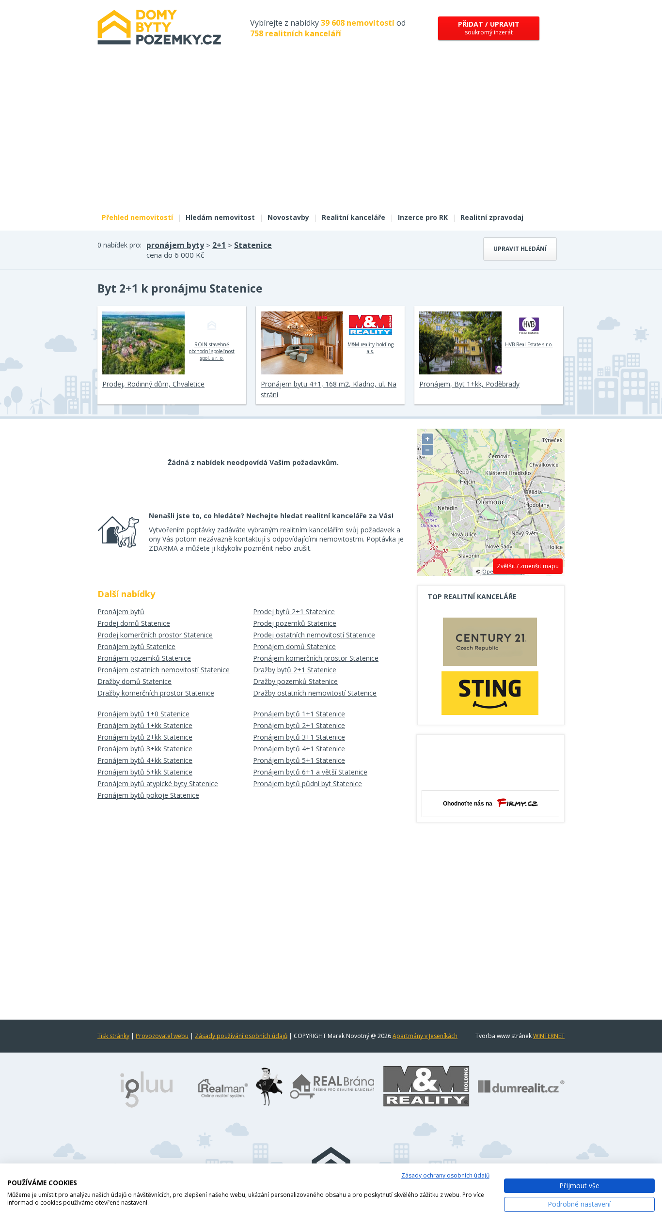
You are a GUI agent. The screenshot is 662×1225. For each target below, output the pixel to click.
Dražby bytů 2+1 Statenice (294, 669)
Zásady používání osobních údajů (241, 1036)
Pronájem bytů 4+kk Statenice (144, 760)
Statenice (253, 245)
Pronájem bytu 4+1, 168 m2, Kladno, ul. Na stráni (328, 389)
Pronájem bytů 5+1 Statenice (299, 760)
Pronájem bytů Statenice (136, 646)
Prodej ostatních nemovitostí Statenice (314, 634)
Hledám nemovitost (220, 217)
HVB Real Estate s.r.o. (529, 344)
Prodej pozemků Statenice (294, 623)
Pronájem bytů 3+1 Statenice (299, 737)
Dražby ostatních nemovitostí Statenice (315, 693)
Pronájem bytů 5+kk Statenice (144, 771)
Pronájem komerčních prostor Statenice (315, 658)
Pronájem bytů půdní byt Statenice (307, 783)
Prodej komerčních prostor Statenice (155, 634)
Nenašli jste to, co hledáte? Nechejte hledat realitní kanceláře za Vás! (271, 515)
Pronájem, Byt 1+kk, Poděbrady (469, 383)
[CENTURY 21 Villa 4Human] (490, 644)
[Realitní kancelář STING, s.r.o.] (490, 693)
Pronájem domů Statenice (294, 646)
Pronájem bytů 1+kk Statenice (144, 725)
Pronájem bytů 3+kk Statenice (144, 748)
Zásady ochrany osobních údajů (445, 1175)
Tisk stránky (113, 1036)
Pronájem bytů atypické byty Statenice (157, 783)
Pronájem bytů (120, 611)
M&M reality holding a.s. (370, 348)
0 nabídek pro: (119, 244)
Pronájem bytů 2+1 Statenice (299, 725)
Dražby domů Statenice (134, 681)
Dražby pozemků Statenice (295, 681)
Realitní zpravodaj (491, 217)
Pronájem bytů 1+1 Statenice (299, 713)
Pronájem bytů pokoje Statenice (148, 795)
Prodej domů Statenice (133, 623)
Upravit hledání (520, 249)
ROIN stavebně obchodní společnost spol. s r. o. (212, 351)
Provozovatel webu (162, 1036)
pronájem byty (175, 245)
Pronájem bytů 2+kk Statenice (144, 737)
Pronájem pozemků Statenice (144, 658)
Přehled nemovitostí (137, 217)
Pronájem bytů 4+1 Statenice (299, 748)
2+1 (219, 245)
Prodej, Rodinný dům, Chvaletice (153, 383)
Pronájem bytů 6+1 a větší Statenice (310, 771)
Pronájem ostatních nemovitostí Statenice (163, 669)
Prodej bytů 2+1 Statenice (294, 611)
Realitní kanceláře (353, 217)
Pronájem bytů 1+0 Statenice (143, 713)
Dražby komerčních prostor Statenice (155, 693)
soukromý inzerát (489, 27)
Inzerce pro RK (423, 217)
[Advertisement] (331, 134)
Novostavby (288, 217)
